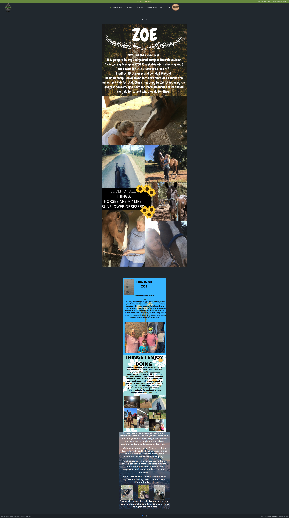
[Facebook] (142, 516)
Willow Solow (272, 516)
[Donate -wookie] (175, 7)
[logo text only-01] (8, 7)
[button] (122, 7)
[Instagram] (146, 516)
